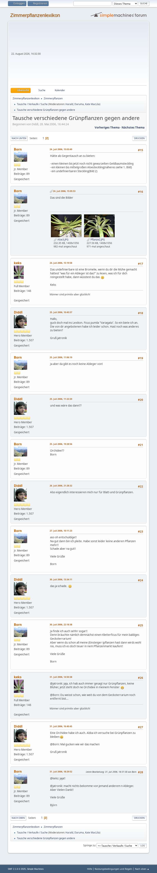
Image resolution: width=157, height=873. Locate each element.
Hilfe (89, 868)
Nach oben (18, 817)
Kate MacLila (92, 104)
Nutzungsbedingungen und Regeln (113, 868)
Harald (69, 104)
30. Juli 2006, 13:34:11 (61, 579)
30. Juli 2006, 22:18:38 (61, 624)
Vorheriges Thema (107, 127)
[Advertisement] (94, 54)
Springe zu (89, 845)
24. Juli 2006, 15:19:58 (61, 262)
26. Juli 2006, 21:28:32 (61, 485)
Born (18, 149)
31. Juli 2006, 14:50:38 (61, 676)
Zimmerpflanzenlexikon (35, 15)
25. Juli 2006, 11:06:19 (61, 357)
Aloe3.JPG (62, 239)
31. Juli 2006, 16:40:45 (61, 726)
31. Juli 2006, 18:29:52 (61, 771)
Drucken (139, 138)
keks (17, 263)
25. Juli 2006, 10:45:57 (61, 312)
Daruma (79, 104)
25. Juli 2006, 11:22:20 (61, 398)
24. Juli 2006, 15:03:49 (61, 149)
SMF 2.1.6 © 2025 (17, 869)
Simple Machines (35, 869)
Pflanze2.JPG (97, 239)
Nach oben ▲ (142, 868)
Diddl (18, 312)
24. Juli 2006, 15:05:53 (64, 191)
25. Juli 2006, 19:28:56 (61, 443)
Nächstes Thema (133, 127)
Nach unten (19, 138)
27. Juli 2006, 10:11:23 (61, 530)
